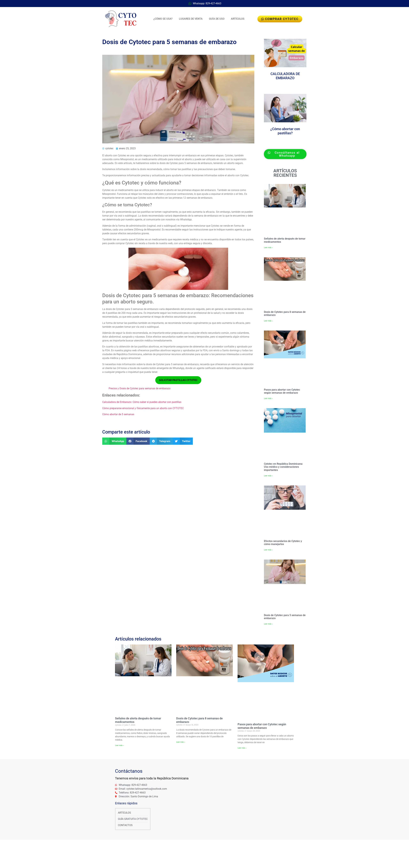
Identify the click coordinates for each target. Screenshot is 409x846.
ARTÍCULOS (237, 18)
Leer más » (268, 247)
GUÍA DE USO (216, 18)
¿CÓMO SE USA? (163, 18)
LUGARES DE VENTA (191, 18)
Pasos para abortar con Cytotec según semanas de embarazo (282, 391)
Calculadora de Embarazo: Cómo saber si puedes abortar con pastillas (141, 402)
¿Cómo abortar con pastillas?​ (285, 131)
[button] (114, 441)
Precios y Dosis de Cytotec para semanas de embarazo (139, 388)
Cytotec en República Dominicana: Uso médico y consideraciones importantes (283, 466)
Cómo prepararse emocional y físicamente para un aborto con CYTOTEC (143, 408)
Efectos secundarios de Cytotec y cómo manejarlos (283, 543)
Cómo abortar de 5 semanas (118, 414)
